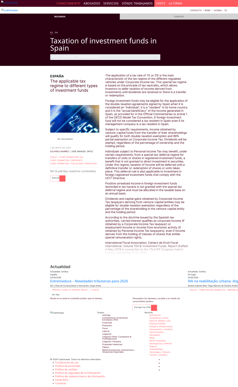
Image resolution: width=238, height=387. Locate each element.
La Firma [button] (175, 3)
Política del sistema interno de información (80, 376)
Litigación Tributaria (111, 342)
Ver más (55, 294)
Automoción (155, 315)
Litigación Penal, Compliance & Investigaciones (116, 338)
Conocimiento (68, 57)
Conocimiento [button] (68, 3)
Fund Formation (59, 163)
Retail (152, 338)
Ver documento (65, 139)
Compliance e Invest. (159, 318)
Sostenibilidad (156, 349)
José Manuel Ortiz (82, 151)
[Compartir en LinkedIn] (180, 60)
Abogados (92, 3)
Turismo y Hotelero (158, 355)
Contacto (196, 10)
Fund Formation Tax (71, 157)
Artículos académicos (88, 57)
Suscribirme (58, 178)
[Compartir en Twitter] (175, 60)
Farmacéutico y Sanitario (161, 329)
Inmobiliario (154, 335)
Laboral (105, 331)
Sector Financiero (157, 341)
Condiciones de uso (66, 362)
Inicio (55, 57)
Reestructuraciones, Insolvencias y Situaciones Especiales (118, 351)
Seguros (153, 346)
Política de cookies (66, 369)
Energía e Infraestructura (161, 326)
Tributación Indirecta (212, 290)
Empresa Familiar (157, 324)
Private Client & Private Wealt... (71, 290)
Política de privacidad (67, 366)
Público (105, 347)
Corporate (107, 323)
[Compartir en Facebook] (170, 60)
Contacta (60, 383)
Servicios (111, 3)
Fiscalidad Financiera (84, 163)
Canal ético (61, 379)
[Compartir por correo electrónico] (185, 60)
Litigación (106, 334)
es (51, 33)
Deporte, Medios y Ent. (160, 321)
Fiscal (54, 157)
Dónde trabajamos (137, 3)
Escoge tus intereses (144, 307)
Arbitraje (106, 315)
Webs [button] (208, 10)
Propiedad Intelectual (112, 344)
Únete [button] (160, 3)
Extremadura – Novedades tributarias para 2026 (89, 281)
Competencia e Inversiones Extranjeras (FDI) (115, 319)
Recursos (59, 16)
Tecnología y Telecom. (159, 352)
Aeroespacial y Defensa (160, 343)
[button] (220, 10)
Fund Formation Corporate (66, 160)
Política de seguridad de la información (78, 372)
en (56, 33)
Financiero (107, 325)
